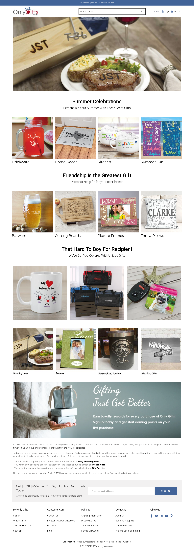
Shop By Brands (123, 542)
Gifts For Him (98, 468)
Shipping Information (91, 515)
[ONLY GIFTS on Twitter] (157, 516)
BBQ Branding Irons (88, 461)
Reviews (51, 525)
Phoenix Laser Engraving (127, 530)
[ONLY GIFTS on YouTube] (166, 516)
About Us (120, 515)
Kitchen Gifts (98, 464)
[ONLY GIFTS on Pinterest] (171, 516)
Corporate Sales (123, 525)
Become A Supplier (125, 520)
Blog (49, 530)
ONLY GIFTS (87, 546)
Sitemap (17, 530)
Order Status (19, 520)
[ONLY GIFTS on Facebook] (152, 516)
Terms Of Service (90, 525)
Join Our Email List (22, 525)
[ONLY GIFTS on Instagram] (161, 516)
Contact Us (52, 515)
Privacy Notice (88, 520)
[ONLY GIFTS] (25, 11)
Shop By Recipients (105, 542)
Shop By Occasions (86, 542)
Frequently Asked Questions (61, 520)
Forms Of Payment (90, 530)
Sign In (16, 515)
